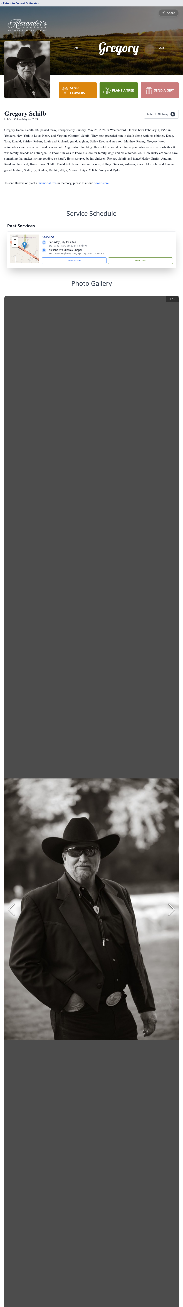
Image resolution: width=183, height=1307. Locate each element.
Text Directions (74, 260)
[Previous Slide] (11, 909)
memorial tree (47, 183)
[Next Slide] (171, 909)
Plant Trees (140, 260)
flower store (101, 183)
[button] (24, 245)
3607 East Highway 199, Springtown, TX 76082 (76, 253)
